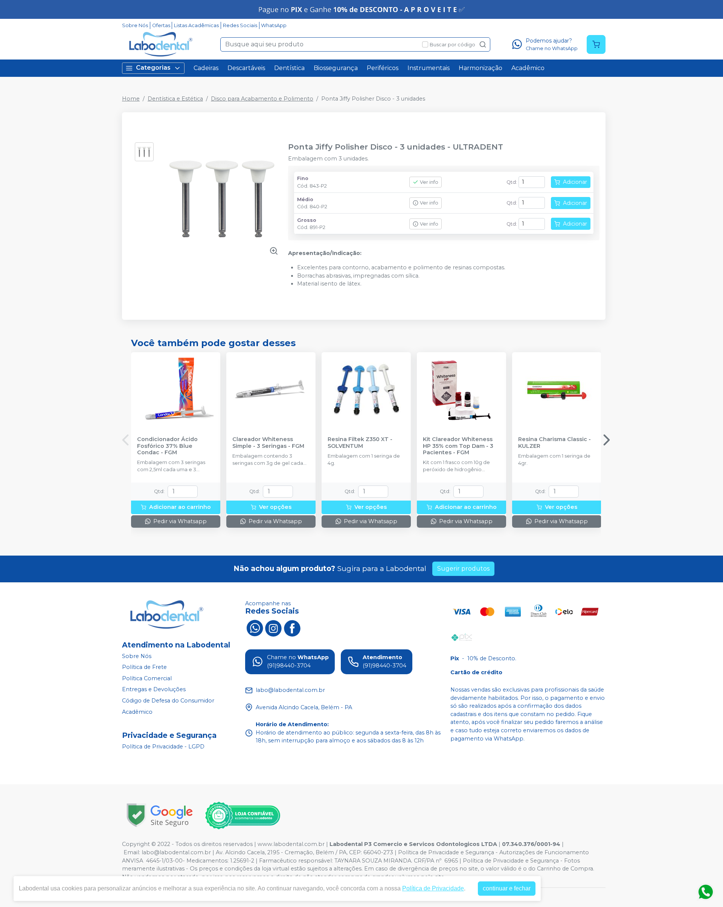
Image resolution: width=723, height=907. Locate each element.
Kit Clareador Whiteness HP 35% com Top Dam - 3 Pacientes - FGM (458, 446)
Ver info (429, 182)
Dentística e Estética (175, 98)
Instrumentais (428, 68)
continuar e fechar (507, 888)
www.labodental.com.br (291, 844)
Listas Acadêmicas (196, 25)
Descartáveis (246, 68)
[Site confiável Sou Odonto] (242, 815)
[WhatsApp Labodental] (254, 627)
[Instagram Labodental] (273, 627)
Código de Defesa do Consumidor (168, 700)
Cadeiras (206, 68)
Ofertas (161, 25)
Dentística (289, 68)
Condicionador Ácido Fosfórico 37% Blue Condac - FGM (167, 446)
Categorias (153, 67)
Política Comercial (147, 678)
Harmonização (480, 68)
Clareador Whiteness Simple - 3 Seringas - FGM (268, 442)
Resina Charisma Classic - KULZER (554, 442)
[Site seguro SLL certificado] (159, 815)
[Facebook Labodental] (292, 627)
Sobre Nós (135, 25)
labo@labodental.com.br (176, 852)
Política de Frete (144, 667)
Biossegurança (336, 68)
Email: (133, 852)
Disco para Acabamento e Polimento (262, 98)
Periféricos (382, 68)
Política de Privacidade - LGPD (163, 747)
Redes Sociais (240, 25)
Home (131, 98)
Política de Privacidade (433, 888)
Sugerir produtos (463, 568)
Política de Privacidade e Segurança (446, 852)
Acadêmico (528, 68)
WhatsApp (274, 25)
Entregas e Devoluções (154, 689)
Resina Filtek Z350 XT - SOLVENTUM (360, 442)
